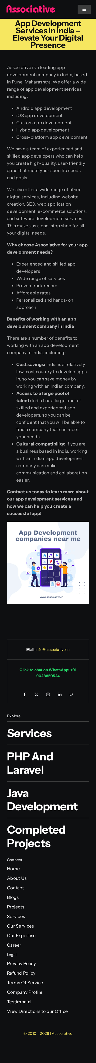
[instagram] (48, 694)
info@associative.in (52, 649)
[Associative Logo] (31, 7)
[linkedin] (59, 694)
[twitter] (36, 694)
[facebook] (24, 694)
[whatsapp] (71, 694)
